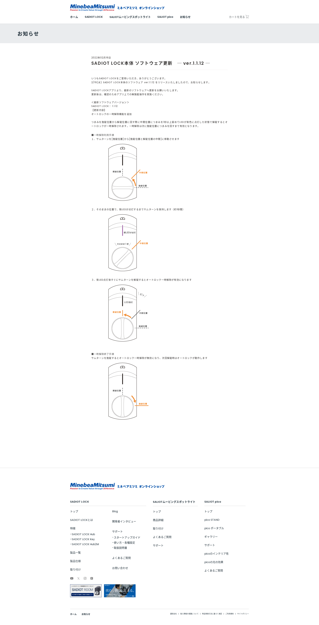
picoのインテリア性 (216, 554)
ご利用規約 (229, 614)
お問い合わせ (120, 568)
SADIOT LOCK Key (83, 539)
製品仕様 (75, 561)
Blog (115, 511)
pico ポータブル (214, 528)
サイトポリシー (243, 614)
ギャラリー (211, 537)
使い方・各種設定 (124, 543)
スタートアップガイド (127, 537)
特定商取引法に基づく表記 (212, 614)
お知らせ (185, 17)
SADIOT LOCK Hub (83, 534)
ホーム (74, 17)
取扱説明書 (120, 548)
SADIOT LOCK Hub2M (85, 544)
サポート (117, 532)
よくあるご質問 (121, 558)
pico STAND (211, 520)
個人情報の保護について (189, 614)
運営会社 (173, 614)
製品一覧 (75, 553)
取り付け (75, 570)
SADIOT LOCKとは (81, 520)
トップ (74, 511)
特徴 (72, 528)
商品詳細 (158, 520)
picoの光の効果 (213, 562)
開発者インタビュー (124, 521)
